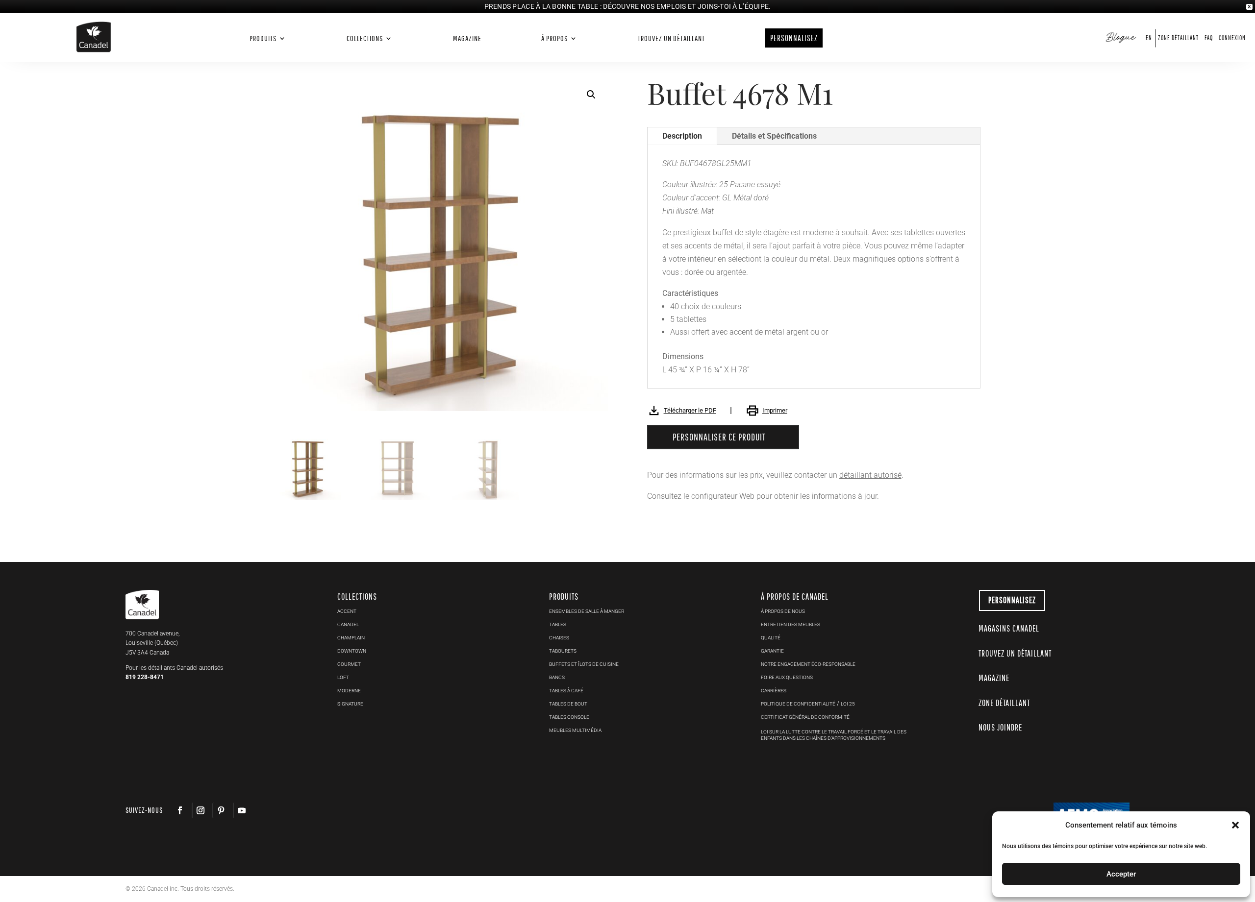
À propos (554, 38)
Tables (557, 624)
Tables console (569, 717)
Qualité (770, 637)
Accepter (1121, 874)
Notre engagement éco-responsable (808, 664)
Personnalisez (1012, 600)
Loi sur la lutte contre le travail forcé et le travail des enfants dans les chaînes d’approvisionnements (833, 735)
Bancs (557, 677)
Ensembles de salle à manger (586, 611)
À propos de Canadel (794, 596)
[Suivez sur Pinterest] (220, 810)
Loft (343, 677)
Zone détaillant (1178, 38)
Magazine (467, 38)
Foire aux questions (787, 677)
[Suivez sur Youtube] (241, 810)
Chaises (559, 637)
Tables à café (566, 690)
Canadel (348, 624)
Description (682, 136)
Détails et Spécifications (774, 136)
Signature (350, 704)
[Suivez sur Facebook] (180, 810)
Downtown (351, 651)
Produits (263, 38)
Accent (346, 611)
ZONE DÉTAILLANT (1004, 703)
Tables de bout (568, 704)
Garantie (772, 651)
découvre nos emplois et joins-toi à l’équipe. (687, 6)
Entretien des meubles (790, 624)
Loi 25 (848, 704)
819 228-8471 (145, 677)
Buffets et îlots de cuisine (584, 664)
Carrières (773, 690)
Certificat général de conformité (805, 717)
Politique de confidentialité (798, 704)
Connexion (1232, 38)
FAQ (1209, 38)
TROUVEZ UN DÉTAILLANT (1015, 653)
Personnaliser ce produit (719, 436)
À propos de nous (783, 611)
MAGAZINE (994, 678)
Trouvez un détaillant (671, 38)
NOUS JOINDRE (1000, 727)
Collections (365, 38)
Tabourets (563, 651)
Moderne (349, 690)
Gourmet (349, 664)
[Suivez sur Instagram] (200, 810)
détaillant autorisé (870, 475)
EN (1149, 38)
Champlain (351, 637)
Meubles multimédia (575, 730)
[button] (1235, 825)
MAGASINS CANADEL (1009, 628)
